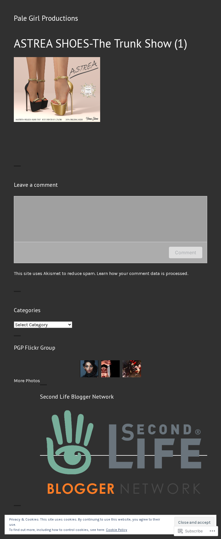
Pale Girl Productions (46, 18)
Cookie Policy (116, 530)
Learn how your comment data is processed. (142, 273)
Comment (185, 252)
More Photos (27, 380)
